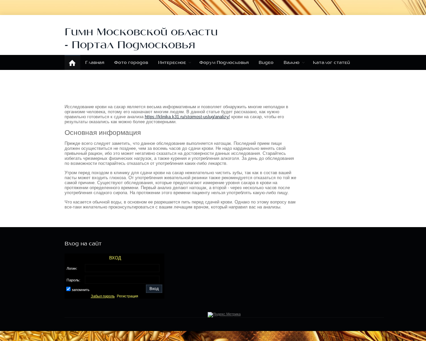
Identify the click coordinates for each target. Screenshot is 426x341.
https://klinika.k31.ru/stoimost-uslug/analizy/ (187, 116)
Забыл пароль (103, 296)
